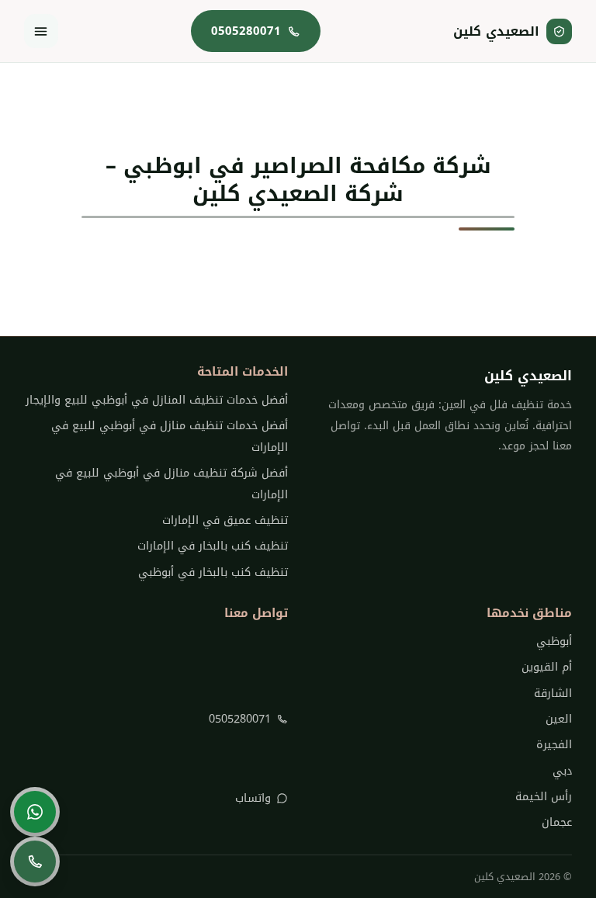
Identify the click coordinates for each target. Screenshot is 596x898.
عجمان (557, 822)
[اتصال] (35, 861)
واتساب (253, 798)
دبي (562, 771)
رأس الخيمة (543, 796)
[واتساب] (35, 812)
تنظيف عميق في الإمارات (225, 520)
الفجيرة (554, 744)
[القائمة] (41, 31)
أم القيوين (547, 667)
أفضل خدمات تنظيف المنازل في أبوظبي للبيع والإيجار (157, 400)
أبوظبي (554, 641)
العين (559, 719)
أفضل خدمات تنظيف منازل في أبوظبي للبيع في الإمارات (169, 436)
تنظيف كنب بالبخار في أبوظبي (213, 572)
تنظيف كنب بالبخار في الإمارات (212, 546)
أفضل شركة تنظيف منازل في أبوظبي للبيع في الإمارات (171, 483)
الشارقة (553, 693)
